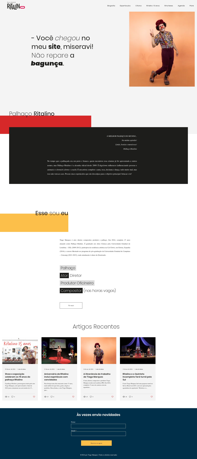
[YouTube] (192, 234)
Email (73, 430)
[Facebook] (192, 229)
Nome (73, 422)
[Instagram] (192, 224)
